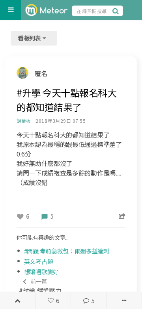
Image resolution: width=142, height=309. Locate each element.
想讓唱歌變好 (41, 271)
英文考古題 (38, 261)
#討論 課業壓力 (40, 286)
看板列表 (30, 38)
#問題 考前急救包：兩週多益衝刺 (66, 251)
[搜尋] (117, 10)
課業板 (23, 120)
